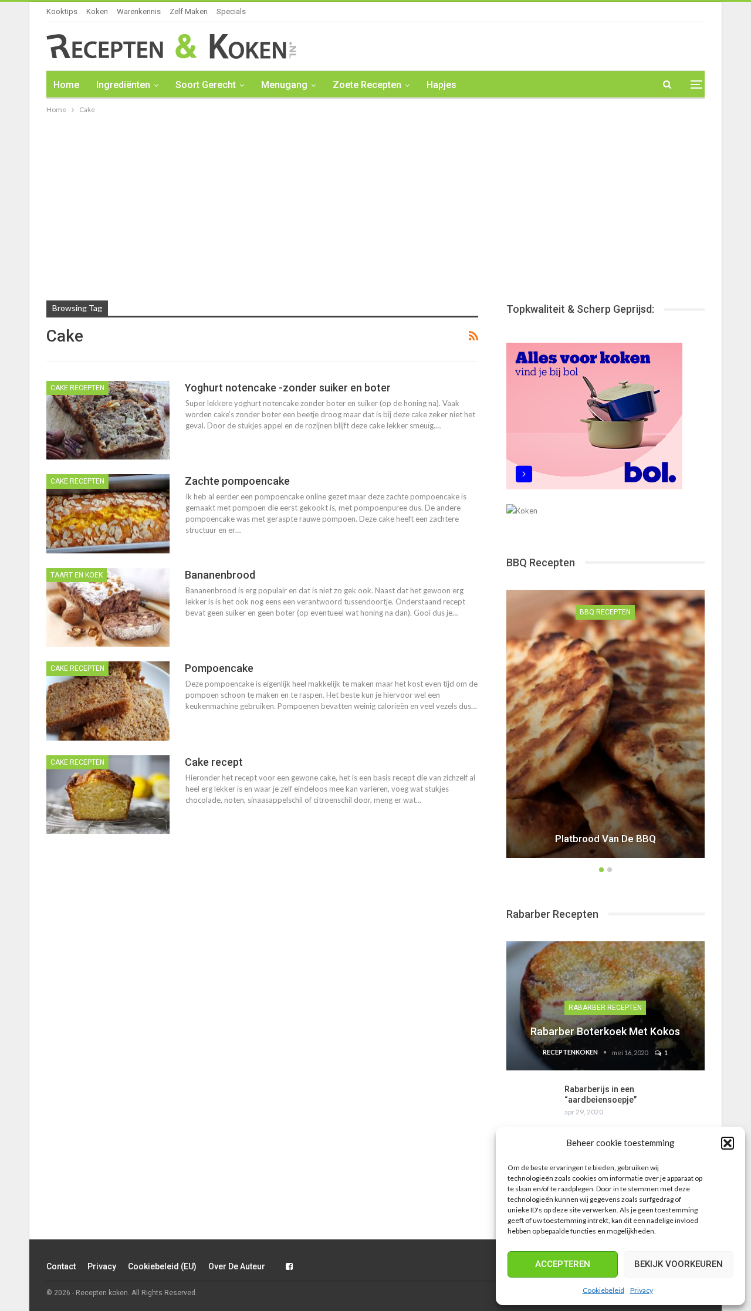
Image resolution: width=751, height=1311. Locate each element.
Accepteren (562, 1264)
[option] (605, 725)
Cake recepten (77, 388)
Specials (231, 11)
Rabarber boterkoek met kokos (605, 1031)
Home (66, 84)
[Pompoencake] (108, 700)
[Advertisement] (375, 204)
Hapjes (441, 84)
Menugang (284, 84)
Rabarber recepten (605, 1007)
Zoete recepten (367, 84)
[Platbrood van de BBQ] (605, 723)
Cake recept (214, 762)
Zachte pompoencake (237, 481)
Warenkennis (139, 11)
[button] (727, 1143)
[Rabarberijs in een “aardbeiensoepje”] (531, 1102)
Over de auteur (236, 1266)
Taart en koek (76, 575)
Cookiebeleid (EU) (162, 1266)
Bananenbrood (220, 575)
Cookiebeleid (603, 1290)
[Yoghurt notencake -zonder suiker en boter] (108, 420)
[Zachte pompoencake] (108, 513)
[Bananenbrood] (108, 607)
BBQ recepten (605, 612)
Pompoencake (219, 668)
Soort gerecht (205, 84)
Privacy (641, 1290)
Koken (97, 11)
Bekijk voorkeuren (678, 1264)
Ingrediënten (123, 84)
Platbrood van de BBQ (605, 838)
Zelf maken (189, 11)
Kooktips (61, 11)
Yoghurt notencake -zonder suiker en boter (288, 387)
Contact (61, 1266)
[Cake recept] (108, 794)
